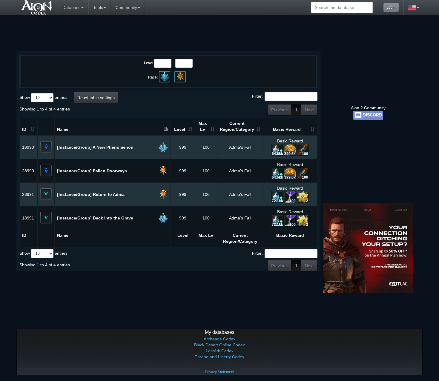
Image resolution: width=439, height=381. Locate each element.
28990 (28, 170)
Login (391, 7)
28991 (28, 194)
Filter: (257, 96)
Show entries (43, 97)
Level (148, 63)
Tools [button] (98, 7)
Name (62, 129)
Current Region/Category (237, 126)
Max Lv (203, 126)
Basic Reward (287, 129)
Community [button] (126, 7)
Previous (279, 109)
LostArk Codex (220, 350)
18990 (28, 147)
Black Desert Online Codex (219, 344)
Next (309, 109)
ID (24, 129)
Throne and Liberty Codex (219, 356)
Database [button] (71, 7)
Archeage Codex (219, 339)
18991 (28, 218)
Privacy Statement (219, 372)
